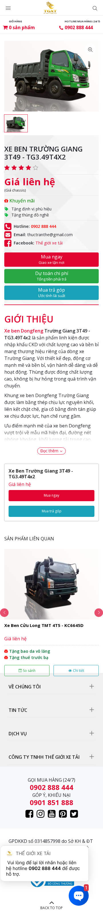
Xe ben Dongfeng (23, 331)
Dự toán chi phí (51, 276)
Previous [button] (4, 612)
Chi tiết (78, 670)
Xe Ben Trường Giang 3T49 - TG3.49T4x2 (41, 474)
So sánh (29, 670)
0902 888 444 (79, 27)
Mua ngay (51, 259)
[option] (16, 123)
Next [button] (98, 612)
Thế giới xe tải (49, 243)
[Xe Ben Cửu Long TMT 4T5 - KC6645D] (51, 612)
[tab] (29, 316)
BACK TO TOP (51, 907)
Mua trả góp (51, 292)
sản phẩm (22, 27)
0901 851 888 (51, 802)
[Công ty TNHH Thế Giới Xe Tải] (50, 7)
